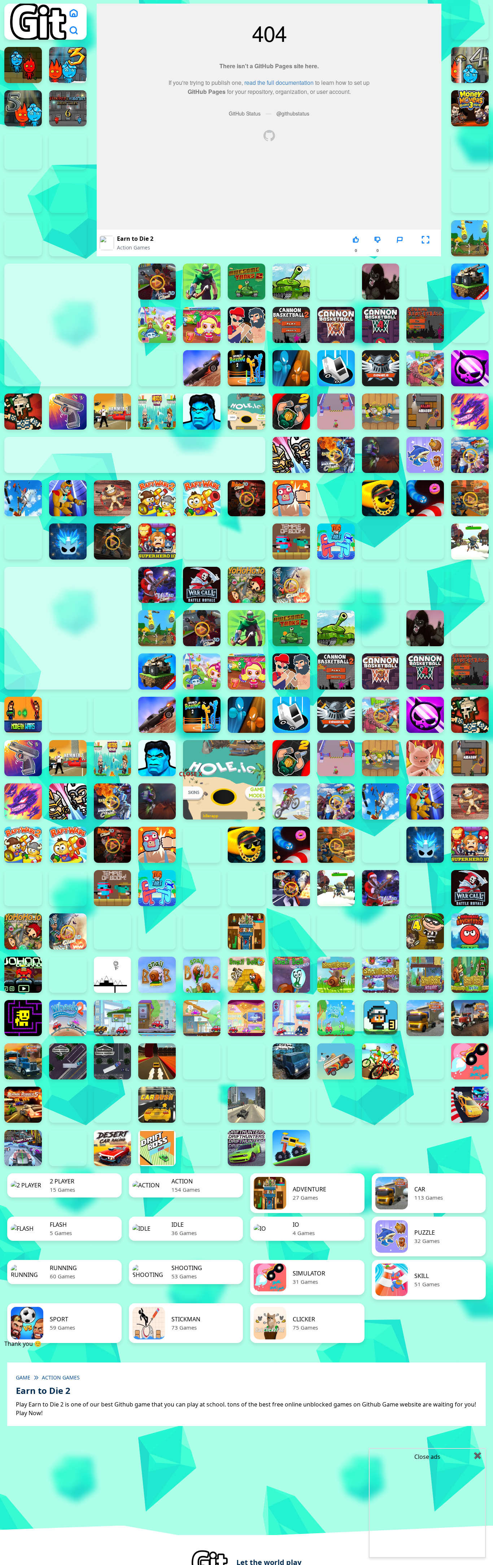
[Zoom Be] (470, 195)
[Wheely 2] (68, 1018)
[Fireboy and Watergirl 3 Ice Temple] (68, 65)
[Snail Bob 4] (291, 975)
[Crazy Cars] (470, 1105)
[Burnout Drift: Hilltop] (68, 1105)
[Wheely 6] (246, 1018)
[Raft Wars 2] (157, 498)
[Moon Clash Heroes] (336, 455)
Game (23, 1377)
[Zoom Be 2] (23, 195)
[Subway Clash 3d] (112, 541)
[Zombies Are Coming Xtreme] (381, 585)
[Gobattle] (23, 238)
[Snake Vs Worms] (425, 498)
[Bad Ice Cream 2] (291, 931)
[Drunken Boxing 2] (246, 368)
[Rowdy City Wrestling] (291, 498)
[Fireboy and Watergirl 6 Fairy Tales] (68, 108)
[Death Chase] (202, 368)
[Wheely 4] (157, 1018)
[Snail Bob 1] (157, 975)
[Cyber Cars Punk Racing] (23, 1148)
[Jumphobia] (68, 975)
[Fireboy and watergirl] (23, 65)
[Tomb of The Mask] (23, 1018)
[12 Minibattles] (68, 238)
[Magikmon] (470, 412)
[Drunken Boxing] (291, 368)
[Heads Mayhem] (157, 412)
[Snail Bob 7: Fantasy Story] (425, 975)
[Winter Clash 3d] (157, 585)
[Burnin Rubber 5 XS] (23, 1105)
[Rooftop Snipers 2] (23, 152)
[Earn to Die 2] (336, 585)
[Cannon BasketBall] (425, 325)
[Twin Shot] (381, 541)
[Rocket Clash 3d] (246, 498)
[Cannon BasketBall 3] (336, 325)
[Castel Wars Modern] (23, 715)
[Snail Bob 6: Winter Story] (381, 975)
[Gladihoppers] (23, 412)
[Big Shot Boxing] (425, 282)
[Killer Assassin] (425, 412)
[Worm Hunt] (425, 888)
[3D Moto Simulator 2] (246, 1061)
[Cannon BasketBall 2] (291, 325)
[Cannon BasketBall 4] (381, 325)
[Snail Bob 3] (246, 975)
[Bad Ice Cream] (381, 931)
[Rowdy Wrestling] (336, 498)
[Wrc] (202, 585)
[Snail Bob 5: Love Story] (336, 975)
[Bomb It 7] (202, 325)
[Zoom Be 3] (68, 195)
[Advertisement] (192, 726)
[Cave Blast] (157, 368)
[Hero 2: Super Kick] (202, 412)
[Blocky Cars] (470, 282)
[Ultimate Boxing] (425, 541)
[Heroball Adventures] (470, 931)
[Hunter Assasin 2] (291, 412)
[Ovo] (112, 975)
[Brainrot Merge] (425, 455)
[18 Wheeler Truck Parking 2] (68, 1061)
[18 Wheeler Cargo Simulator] (470, 1018)
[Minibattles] (291, 455)
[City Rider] (425, 1105)
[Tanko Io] (246, 541)
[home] (73, 13)
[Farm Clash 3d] (425, 368)
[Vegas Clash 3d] (291, 888)
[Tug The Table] (336, 541)
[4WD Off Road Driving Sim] (291, 1061)
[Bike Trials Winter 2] (425, 1061)
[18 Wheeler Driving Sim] (23, 1061)
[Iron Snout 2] (381, 412)
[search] (73, 30)
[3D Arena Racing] (157, 1061)
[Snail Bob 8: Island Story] (470, 975)
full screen (425, 250)
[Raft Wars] (202, 498)
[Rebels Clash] (425, 585)
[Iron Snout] (425, 758)
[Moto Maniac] (291, 801)
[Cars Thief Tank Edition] (246, 1105)
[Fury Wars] (470, 368)
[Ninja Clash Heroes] (470, 455)
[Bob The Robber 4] (425, 931)
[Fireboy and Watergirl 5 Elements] (23, 108)
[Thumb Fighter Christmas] (68, 152)
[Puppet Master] (112, 498)
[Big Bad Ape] (381, 282)
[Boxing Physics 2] (246, 325)
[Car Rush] (157, 1105)
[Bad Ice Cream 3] (336, 931)
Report (399, 250)
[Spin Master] (68, 541)
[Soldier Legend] (23, 541)
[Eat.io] (336, 368)
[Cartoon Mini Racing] (336, 1105)
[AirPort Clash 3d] (157, 282)
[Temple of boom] (291, 541)
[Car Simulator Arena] (202, 1105)
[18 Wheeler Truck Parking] (112, 1061)
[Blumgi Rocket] (470, 1061)
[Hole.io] (246, 412)
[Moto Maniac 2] (381, 455)
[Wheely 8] (336, 1018)
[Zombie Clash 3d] (291, 585)
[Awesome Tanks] (291, 282)
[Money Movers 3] (470, 108)
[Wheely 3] (112, 1018)
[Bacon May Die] (336, 282)
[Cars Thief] (291, 1105)
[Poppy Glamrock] (68, 498)
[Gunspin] (68, 412)
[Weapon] (470, 541)
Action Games (133, 247)
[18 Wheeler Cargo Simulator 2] (425, 1018)
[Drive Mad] (291, 1148)
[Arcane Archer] (202, 282)
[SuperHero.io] (157, 541)
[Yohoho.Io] (246, 585)
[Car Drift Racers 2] (112, 1105)
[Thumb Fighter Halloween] (470, 152)
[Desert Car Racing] (112, 1148)
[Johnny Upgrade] (23, 975)
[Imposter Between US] (336, 412)
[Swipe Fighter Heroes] (202, 541)
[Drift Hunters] (246, 1148)
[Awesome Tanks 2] (246, 282)
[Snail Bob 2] (202, 975)
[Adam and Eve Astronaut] (246, 931)
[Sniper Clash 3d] (470, 498)
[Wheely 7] (291, 1018)
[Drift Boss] (157, 1148)
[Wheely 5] (202, 1018)
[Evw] (381, 368)
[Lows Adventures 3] (381, 1018)
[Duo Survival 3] (470, 22)
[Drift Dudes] (202, 1148)
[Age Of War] (470, 238)
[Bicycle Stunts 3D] (381, 1061)
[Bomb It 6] (157, 325)
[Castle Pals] (470, 325)
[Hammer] (112, 412)
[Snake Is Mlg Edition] (381, 498)
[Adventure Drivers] (336, 1061)
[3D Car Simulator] (202, 1061)
